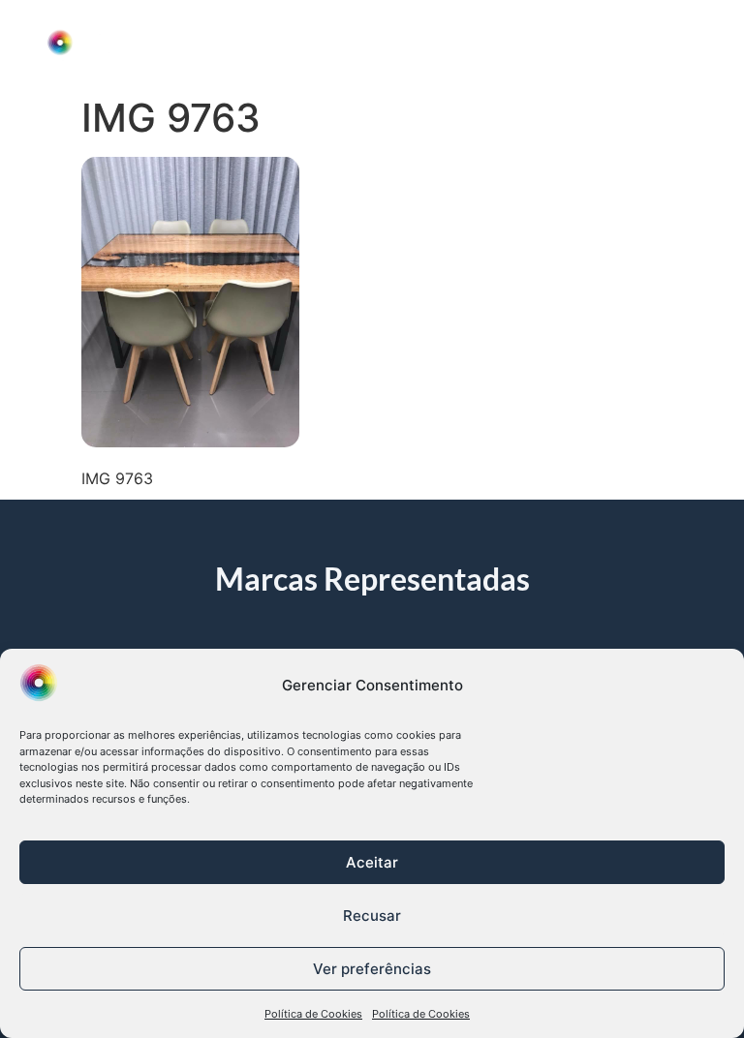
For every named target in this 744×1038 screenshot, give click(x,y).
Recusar (372, 915)
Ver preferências (372, 969)
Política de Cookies (313, 1014)
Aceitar (372, 862)
